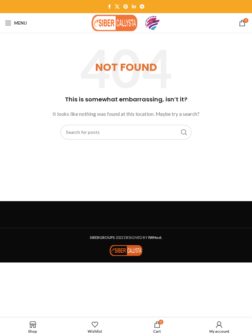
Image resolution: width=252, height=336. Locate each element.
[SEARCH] (184, 132)
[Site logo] (114, 22)
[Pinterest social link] (125, 6)
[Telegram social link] (142, 6)
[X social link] (117, 6)
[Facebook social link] (109, 6)
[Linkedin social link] (134, 6)
